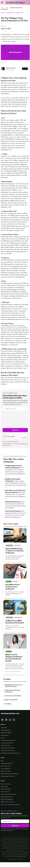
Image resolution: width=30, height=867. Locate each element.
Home (2, 7)
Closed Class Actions (6, 732)
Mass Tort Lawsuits (11, 700)
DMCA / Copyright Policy (7, 799)
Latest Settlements (6, 730)
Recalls (3, 737)
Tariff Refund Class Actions (8, 750)
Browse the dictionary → (13, 517)
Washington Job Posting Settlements (10, 753)
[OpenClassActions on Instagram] (13, 719)
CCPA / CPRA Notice (6, 789)
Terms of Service (5, 791)
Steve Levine (12, 68)
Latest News (4, 727)
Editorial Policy (11, 856)
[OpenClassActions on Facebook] (2, 719)
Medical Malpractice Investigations (10, 773)
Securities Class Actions (7, 743)
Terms (26, 854)
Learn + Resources (5, 766)
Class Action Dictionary (7, 763)
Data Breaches (5, 735)
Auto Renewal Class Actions (8, 740)
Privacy (5, 856)
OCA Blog (8, 704)
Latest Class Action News (13, 696)
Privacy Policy (4, 786)
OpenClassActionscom (10, 713)
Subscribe (15, 430)
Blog (7, 7)
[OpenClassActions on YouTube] (6, 719)
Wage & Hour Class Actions (8, 748)
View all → (11, 508)
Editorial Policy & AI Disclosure (8, 794)
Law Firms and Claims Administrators (10, 804)
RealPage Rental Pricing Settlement (12, 691)
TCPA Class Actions (6, 745)
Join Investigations (5, 768)
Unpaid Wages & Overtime (8, 776)
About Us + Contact (6, 784)
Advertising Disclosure (6, 796)
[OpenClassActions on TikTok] (10, 719)
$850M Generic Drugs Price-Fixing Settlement (14, 685)
